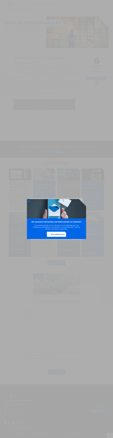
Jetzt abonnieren (57, 234)
